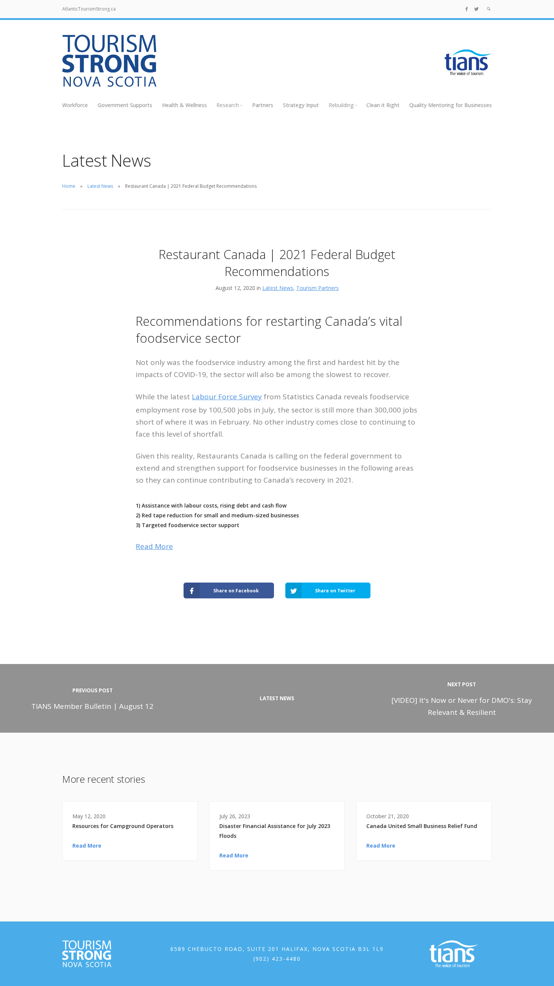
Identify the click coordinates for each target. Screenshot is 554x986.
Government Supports (125, 105)
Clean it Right (382, 105)
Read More (154, 546)
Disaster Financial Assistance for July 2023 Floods (274, 830)
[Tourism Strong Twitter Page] (476, 9)
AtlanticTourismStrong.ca (89, 9)
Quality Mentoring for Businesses (450, 105)
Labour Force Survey (227, 397)
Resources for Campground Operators (122, 826)
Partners (262, 105)
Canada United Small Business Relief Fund (421, 826)
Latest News (100, 186)
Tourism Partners (317, 287)
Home (68, 186)
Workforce (75, 105)
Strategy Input (301, 105)
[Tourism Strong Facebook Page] (466, 9)
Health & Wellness (184, 105)
